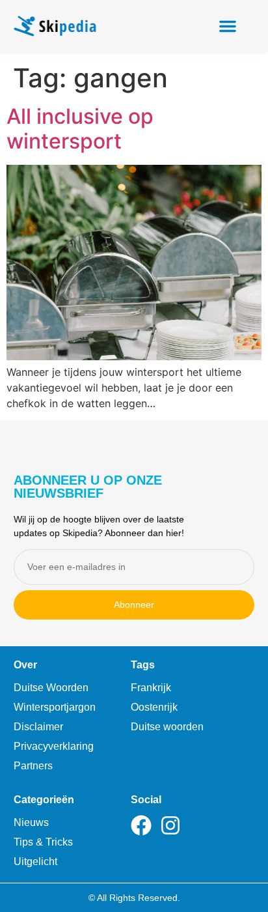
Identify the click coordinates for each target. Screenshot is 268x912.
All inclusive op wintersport (80, 129)
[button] (227, 26)
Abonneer (134, 604)
